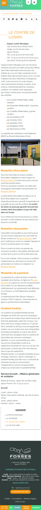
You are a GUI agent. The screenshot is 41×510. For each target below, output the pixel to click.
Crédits (7, 499)
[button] (12, 19)
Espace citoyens (26, 507)
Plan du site (20, 502)
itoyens (29, 238)
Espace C (22, 238)
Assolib (17, 508)
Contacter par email (20, 492)
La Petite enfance (14, 415)
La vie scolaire (13, 425)
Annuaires (36, 508)
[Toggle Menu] (4, 3)
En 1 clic (6, 507)
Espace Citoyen (8, 180)
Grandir (20, 410)
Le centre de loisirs (15, 422)
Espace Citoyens (9, 191)
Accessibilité (17, 499)
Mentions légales (30, 499)
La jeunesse (11, 418)
